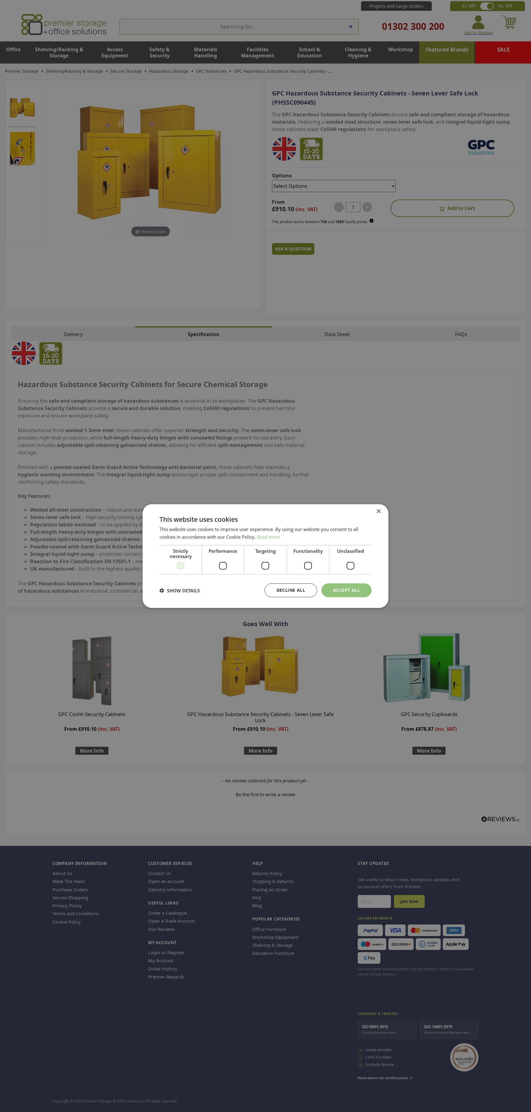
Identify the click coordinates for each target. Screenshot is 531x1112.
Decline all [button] (291, 590)
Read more (268, 536)
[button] (179, 590)
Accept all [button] (346, 590)
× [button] (378, 511)
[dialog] (265, 556)
